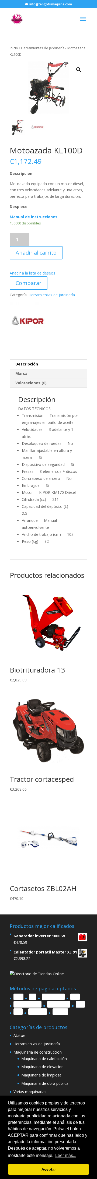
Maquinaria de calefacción (44, 1058)
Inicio (14, 47)
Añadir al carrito (36, 252)
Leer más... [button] (65, 1155)
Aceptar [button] (48, 1169)
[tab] (48, 364)
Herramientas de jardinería (42, 47)
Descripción (26, 364)
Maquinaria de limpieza (41, 1075)
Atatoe (19, 1035)
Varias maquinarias (29, 1091)
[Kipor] (30, 323)
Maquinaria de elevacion (42, 1066)
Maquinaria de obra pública (44, 1083)
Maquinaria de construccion (37, 1052)
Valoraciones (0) (31, 382)
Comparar (28, 283)
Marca (21, 373)
